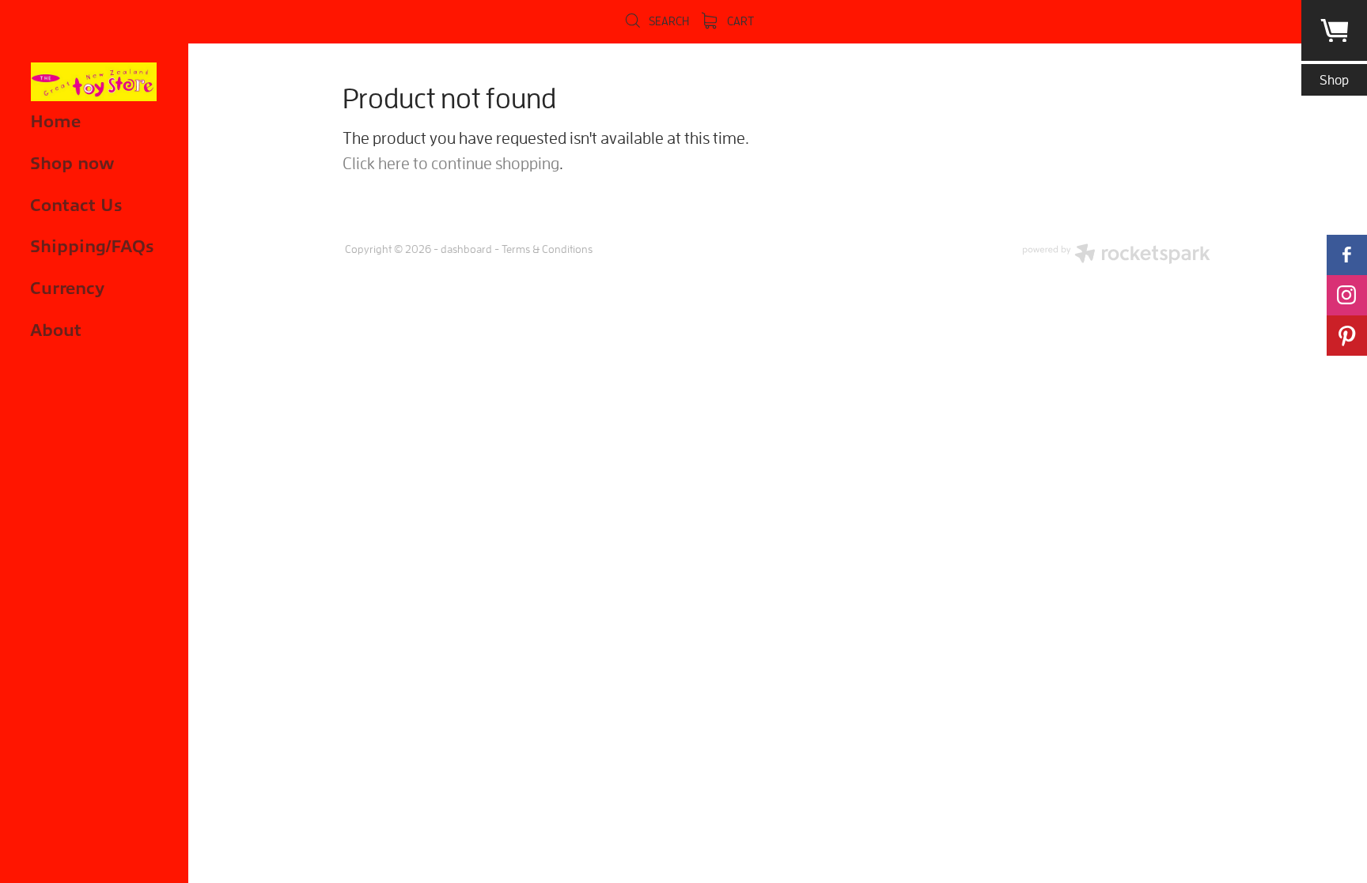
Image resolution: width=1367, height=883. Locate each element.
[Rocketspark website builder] (1116, 255)
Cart (739, 20)
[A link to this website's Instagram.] (1347, 295)
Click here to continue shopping (451, 162)
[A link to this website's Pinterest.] (1347, 335)
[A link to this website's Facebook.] (1347, 255)
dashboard (466, 248)
